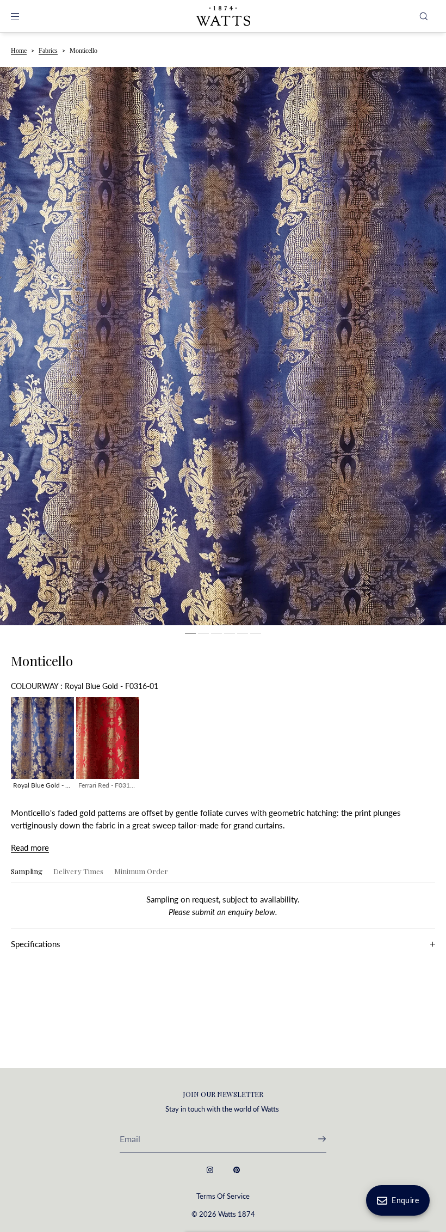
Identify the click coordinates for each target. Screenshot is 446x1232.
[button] (423, 16)
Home (19, 50)
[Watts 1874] (223, 16)
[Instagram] (210, 1170)
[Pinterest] (237, 1170)
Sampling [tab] (26, 871)
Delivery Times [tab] (78, 871)
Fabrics (48, 50)
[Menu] (24, 16)
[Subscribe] (312, 1139)
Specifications (35, 944)
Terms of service (223, 1196)
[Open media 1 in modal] (223, 346)
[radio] (42, 745)
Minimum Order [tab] (141, 871)
